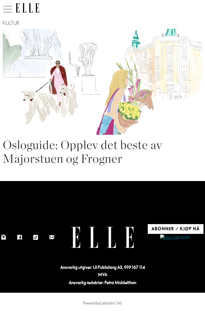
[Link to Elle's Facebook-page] (19, 237)
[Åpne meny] (7, 8)
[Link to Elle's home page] (102, 237)
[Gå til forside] (27, 8)
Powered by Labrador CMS (102, 303)
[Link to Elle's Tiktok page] (35, 237)
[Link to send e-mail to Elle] (51, 237)
